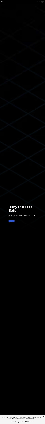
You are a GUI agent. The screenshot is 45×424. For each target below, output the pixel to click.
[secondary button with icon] (42, 2)
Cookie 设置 (13, 421)
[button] (11, 221)
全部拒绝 (22, 421)
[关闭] (43, 416)
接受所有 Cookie (30, 421)
